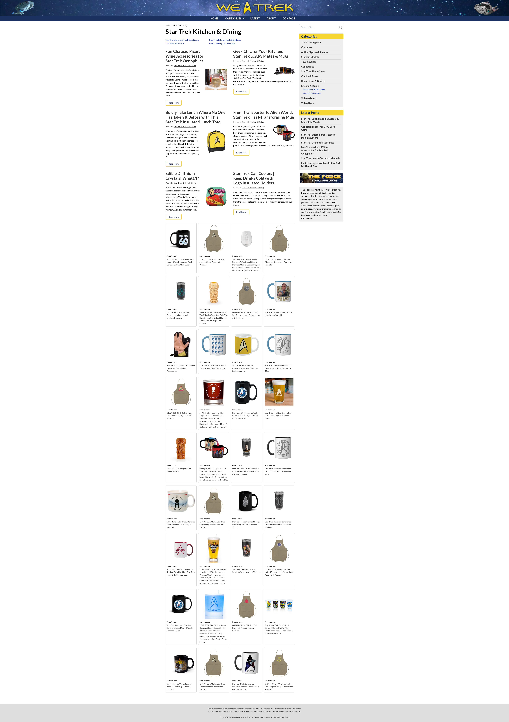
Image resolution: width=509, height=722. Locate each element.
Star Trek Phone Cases (313, 71)
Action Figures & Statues (314, 52)
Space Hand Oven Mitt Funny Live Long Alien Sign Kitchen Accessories (181, 368)
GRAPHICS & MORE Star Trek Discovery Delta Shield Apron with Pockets (279, 262)
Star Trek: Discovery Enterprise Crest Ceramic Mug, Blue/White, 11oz (278, 368)
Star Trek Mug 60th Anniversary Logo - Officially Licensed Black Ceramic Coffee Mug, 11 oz (180, 262)
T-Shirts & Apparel (311, 42)
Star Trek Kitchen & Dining (185, 65)
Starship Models (310, 56)
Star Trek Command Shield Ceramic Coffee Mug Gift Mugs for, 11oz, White (245, 368)
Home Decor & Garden (313, 81)
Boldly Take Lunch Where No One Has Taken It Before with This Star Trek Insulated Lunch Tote (195, 117)
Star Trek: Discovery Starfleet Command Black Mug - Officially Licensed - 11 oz (180, 628)
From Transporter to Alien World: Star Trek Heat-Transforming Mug (263, 114)
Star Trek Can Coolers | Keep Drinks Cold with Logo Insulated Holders (253, 178)
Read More (173, 102)
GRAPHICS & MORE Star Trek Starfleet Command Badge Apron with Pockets (246, 315)
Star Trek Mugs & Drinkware (222, 43)
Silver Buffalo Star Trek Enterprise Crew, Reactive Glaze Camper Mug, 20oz (181, 524)
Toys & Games (308, 61)
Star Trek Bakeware (175, 43)
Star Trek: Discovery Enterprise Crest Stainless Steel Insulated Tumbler (278, 524)
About (271, 18)
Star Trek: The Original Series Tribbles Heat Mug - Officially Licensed (179, 686)
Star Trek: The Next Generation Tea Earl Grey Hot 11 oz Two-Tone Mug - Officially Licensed (181, 572)
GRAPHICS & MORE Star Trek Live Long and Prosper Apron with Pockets (279, 686)
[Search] (340, 27)
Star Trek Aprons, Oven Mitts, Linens (182, 40)
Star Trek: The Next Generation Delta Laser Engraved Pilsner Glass (278, 416)
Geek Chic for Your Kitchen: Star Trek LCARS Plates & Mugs (261, 53)
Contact (288, 18)
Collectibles (307, 66)
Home (214, 18)
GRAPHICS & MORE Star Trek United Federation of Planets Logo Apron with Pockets (279, 572)
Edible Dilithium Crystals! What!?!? (182, 175)
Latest (255, 18)
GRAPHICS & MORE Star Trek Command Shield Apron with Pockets (212, 686)
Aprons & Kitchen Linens (314, 89)
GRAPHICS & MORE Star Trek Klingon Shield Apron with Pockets (244, 628)
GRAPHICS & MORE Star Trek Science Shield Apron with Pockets (212, 262)
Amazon (174, 256)
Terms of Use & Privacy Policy (277, 717)
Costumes (306, 47)
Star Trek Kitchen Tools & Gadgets (225, 40)
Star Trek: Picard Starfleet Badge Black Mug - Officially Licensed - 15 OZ (246, 524)
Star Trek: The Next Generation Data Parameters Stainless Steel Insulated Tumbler (245, 471)
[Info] (193, 226)
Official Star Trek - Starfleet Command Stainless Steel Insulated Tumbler (178, 315)
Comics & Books (309, 76)
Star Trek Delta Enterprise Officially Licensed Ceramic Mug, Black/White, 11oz (245, 686)
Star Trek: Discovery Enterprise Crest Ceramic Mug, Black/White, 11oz (278, 471)
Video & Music (309, 98)
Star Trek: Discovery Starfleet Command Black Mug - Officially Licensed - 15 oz (245, 416)
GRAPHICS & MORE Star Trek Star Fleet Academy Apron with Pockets (180, 416)
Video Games (308, 103)
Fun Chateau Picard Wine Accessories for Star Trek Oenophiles (184, 56)
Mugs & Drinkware (312, 93)
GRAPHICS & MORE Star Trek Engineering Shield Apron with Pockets (212, 524)
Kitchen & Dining (180, 25)
